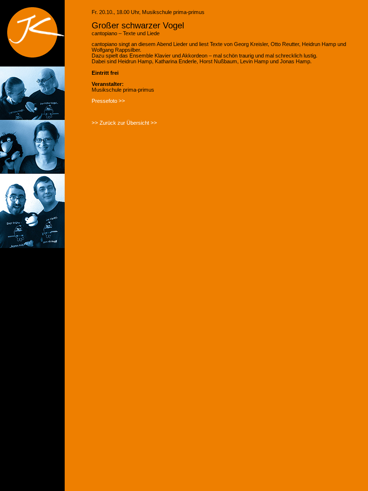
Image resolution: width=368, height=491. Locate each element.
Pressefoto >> (108, 101)
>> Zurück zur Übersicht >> (124, 123)
